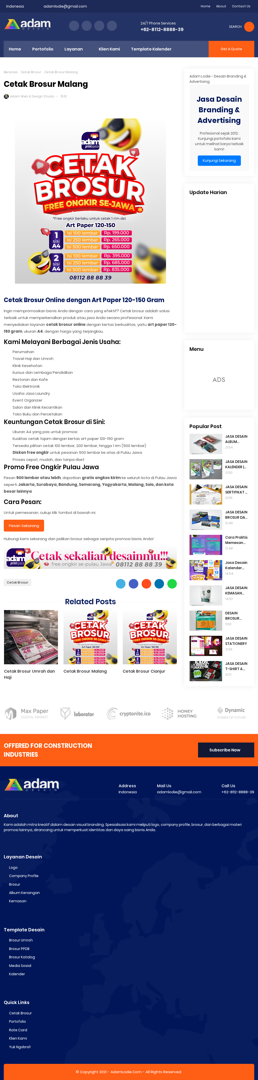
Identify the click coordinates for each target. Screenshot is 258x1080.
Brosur (14, 884)
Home (205, 6)
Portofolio (17, 1021)
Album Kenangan (24, 892)
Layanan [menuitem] (73, 49)
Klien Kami (18, 1038)
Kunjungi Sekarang (219, 160)
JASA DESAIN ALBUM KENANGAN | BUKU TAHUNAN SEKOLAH (236, 439)
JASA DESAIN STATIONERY (236, 641)
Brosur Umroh (21, 940)
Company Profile (24, 875)
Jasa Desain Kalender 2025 (236, 565)
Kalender (17, 974)
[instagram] (99, 26)
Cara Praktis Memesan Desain (236, 540)
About (221, 6)
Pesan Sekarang (24, 525)
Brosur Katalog (22, 957)
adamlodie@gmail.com (65, 6)
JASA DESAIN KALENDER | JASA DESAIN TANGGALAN (236, 464)
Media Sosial (20, 965)
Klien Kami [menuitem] (109, 49)
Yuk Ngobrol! (20, 1046)
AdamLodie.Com (126, 1071)
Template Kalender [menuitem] (151, 49)
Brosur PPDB (19, 948)
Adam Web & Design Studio (32, 96)
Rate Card (18, 1030)
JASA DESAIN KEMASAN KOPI (236, 590)
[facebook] (74, 26)
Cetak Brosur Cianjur (144, 671)
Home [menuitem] (15, 49)
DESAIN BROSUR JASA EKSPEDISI (233, 616)
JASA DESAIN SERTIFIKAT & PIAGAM (236, 489)
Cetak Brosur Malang (85, 671)
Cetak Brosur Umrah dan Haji (29, 674)
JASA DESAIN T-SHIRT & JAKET (236, 666)
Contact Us (241, 6)
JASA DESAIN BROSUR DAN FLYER (236, 515)
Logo (13, 867)
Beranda (11, 72)
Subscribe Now (224, 750)
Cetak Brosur (31, 72)
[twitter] (87, 26)
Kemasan (17, 901)
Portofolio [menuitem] (42, 49)
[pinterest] (112, 26)
